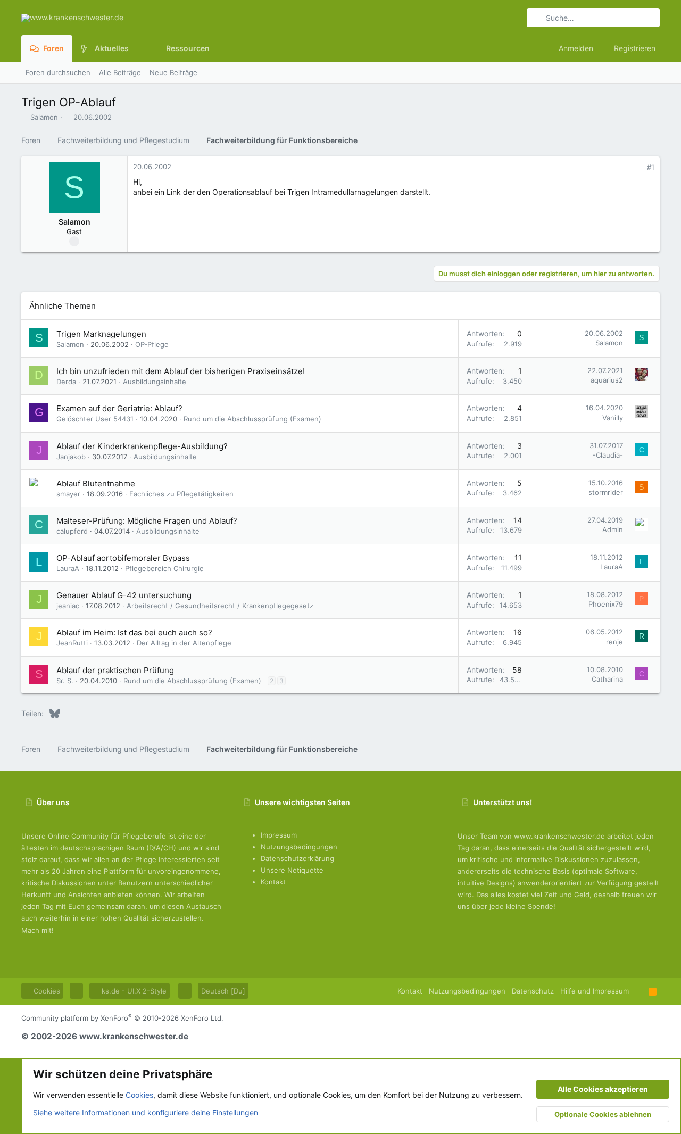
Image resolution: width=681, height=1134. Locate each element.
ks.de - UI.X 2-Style (133, 991)
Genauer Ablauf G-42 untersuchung (124, 595)
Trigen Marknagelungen (101, 334)
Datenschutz (533, 991)
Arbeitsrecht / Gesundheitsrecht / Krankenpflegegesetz (220, 605)
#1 (650, 167)
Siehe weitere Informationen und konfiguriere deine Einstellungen (145, 1112)
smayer (68, 494)
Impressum (279, 835)
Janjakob (71, 456)
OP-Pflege (152, 344)
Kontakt (273, 882)
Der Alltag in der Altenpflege (184, 643)
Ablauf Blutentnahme (95, 483)
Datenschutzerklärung (297, 858)
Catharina (607, 679)
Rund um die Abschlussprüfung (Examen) (252, 419)
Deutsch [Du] (223, 991)
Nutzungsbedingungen (299, 846)
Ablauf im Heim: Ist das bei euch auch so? (134, 632)
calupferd (72, 531)
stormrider (605, 492)
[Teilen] (636, 167)
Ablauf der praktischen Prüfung (115, 670)
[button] (137, 48)
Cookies (45, 991)
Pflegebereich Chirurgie (164, 568)
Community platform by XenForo (122, 1018)
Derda (66, 381)
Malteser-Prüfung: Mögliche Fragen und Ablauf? (146, 521)
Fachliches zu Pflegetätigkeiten (181, 494)
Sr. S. (64, 680)
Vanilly (612, 417)
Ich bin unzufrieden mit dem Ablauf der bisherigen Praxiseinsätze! (180, 371)
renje (614, 642)
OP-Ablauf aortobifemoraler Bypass (123, 558)
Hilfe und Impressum (594, 991)
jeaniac (67, 605)
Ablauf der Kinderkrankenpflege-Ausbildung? (142, 446)
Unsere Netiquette (292, 870)
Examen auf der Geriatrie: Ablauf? (119, 408)
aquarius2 (607, 380)
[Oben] (638, 991)
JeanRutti (72, 643)
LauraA (67, 568)
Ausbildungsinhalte (154, 381)
